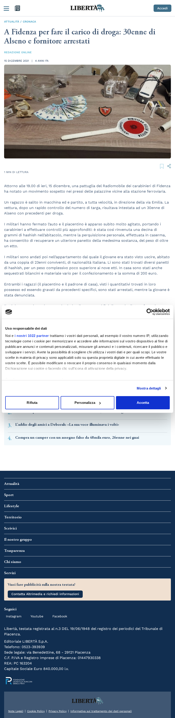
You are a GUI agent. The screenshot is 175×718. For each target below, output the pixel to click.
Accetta (143, 403)
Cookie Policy (36, 711)
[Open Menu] (6, 8)
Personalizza (85, 403)
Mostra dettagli (149, 388)
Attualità (11, 21)
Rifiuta (32, 403)
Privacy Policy (58, 711)
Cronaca (29, 21)
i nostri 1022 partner (32, 336)
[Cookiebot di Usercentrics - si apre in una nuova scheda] (150, 311)
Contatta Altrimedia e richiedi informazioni (45, 594)
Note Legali (15, 711)
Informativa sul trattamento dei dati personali (101, 711)
